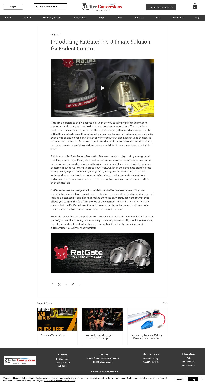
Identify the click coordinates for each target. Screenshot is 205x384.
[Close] (201, 379)
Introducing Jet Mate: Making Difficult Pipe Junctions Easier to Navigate (146, 337)
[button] (194, 6)
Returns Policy (188, 365)
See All (165, 303)
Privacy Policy (188, 362)
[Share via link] (72, 284)
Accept (193, 379)
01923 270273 (106, 362)
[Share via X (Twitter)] (59, 284)
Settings (180, 379)
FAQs (188, 358)
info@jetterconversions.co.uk (105, 358)
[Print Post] (79, 284)
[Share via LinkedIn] (66, 284)
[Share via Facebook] (52, 284)
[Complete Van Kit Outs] (57, 319)
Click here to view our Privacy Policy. (60, 380)
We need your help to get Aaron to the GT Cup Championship (99, 337)
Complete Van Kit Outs (52, 335)
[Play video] (102, 88)
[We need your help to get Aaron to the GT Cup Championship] (102, 319)
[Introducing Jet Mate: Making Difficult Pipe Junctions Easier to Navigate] (148, 319)
